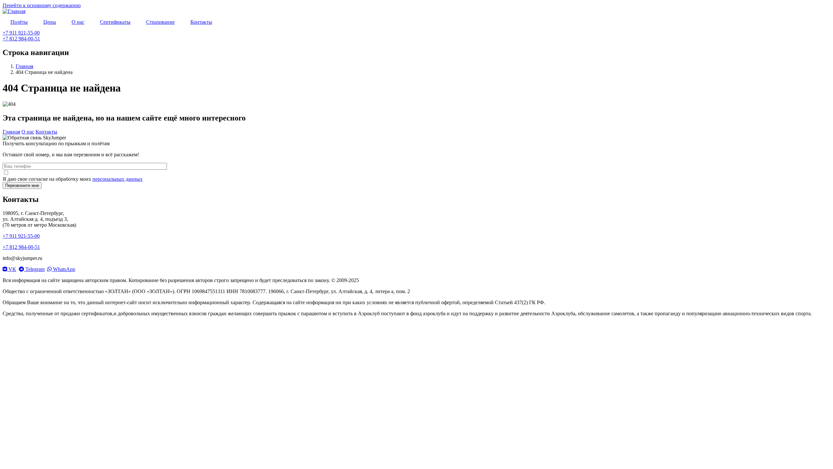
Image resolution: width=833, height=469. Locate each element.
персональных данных (117, 179)
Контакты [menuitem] (201, 22)
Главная (24, 66)
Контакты (46, 132)
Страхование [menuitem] (160, 22)
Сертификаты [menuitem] (115, 22)
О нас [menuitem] (78, 22)
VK (11, 269)
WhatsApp (63, 269)
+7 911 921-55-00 (21, 33)
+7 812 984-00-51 (21, 38)
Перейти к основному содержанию (42, 5)
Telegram (34, 269)
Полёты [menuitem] (19, 22)
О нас (27, 132)
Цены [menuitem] (49, 22)
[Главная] (14, 11)
